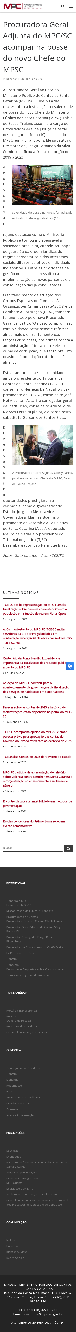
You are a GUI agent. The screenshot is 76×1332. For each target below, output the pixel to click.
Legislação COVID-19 (19, 1188)
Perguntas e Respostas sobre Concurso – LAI (35, 969)
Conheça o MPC (16, 901)
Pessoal (11, 1016)
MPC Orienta (14, 1183)
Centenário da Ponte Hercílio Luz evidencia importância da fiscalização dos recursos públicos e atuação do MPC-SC (37, 662)
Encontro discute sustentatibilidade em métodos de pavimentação (37, 803)
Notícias (11, 1240)
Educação (12, 1150)
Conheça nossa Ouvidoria (23, 1068)
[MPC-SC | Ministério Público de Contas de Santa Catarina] (23, 6)
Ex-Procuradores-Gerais (21, 953)
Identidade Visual (17, 1252)
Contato (11, 959)
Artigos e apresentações (22, 1172)
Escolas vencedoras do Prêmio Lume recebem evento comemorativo (34, 823)
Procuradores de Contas (22, 917)
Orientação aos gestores (22, 1178)
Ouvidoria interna (17, 1103)
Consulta (12, 1109)
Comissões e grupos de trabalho (27, 975)
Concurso (12, 965)
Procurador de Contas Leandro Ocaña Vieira (34, 947)
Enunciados (13, 1156)
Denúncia (12, 1079)
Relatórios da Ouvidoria (21, 1026)
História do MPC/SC (18, 905)
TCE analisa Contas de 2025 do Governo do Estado (37, 757)
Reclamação (14, 1085)
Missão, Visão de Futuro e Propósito (29, 911)
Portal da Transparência (21, 1010)
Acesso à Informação (20, 1115)
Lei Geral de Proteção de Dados (27, 1032)
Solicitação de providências (23, 1097)
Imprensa (12, 1246)
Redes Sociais (15, 1258)
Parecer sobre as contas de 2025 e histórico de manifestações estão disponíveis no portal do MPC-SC (37, 711)
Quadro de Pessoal (18, 1020)
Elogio (10, 1091)
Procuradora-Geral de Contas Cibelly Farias (34, 921)
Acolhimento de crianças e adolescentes (32, 1194)
